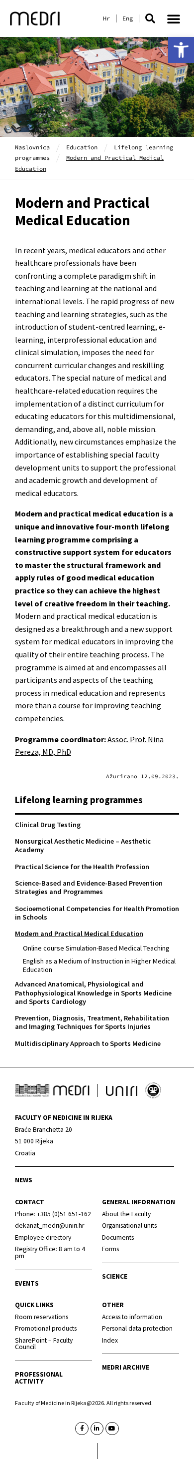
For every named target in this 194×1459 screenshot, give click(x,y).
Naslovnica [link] (32, 147)
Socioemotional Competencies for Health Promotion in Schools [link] (97, 913)
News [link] (23, 1180)
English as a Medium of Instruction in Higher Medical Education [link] (99, 965)
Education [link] (81, 147)
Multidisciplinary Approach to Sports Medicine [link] (88, 1043)
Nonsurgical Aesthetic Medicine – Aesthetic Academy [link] (83, 845)
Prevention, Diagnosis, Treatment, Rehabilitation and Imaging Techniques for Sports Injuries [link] (92, 1022)
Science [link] (114, 1276)
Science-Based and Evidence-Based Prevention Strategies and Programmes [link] (89, 887)
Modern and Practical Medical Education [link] (79, 933)
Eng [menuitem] (127, 18)
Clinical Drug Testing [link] (48, 824)
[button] (150, 18)
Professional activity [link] (39, 1378)
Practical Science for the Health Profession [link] (82, 866)
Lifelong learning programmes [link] (79, 800)
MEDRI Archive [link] (125, 1367)
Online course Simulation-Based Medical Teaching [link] (96, 948)
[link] (181, 50)
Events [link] (27, 1283)
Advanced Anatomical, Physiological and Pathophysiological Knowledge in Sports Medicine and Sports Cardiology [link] (93, 992)
